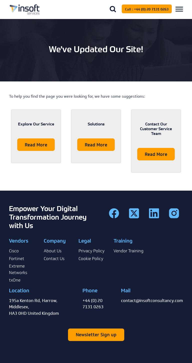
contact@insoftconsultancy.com (152, 301)
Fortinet (16, 259)
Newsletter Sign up (96, 335)
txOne (14, 280)
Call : (146, 9)
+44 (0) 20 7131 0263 (151, 9)
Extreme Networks (18, 269)
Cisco (14, 251)
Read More (36, 145)
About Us (53, 251)
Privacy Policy (91, 251)
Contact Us (54, 259)
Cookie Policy (90, 259)
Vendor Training (129, 251)
